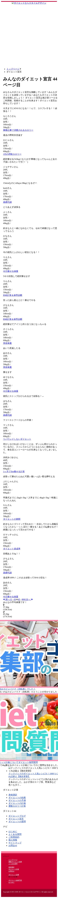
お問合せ (12, 845)
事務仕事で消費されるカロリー (18, 130)
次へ (28, 599)
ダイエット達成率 (11, 549)
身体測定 (12, 795)
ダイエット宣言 (16, 819)
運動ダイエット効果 (15, 861)
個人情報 (12, 840)
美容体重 (7, 343)
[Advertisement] (29, 37)
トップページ (12, 69)
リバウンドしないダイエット (17, 439)
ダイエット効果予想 (15, 880)
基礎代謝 (7, 202)
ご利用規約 (13, 837)
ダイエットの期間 (11, 519)
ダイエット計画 (13, 869)
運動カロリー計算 (17, 806)
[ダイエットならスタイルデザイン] (29, 3)
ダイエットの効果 (17, 797)
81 (25, 599)
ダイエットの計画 (17, 803)
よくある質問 (14, 834)
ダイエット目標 (13, 874)
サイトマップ (14, 843)
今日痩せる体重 (10, 271)
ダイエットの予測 (17, 800)
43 (15, 599)
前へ (7, 599)
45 (19, 599)
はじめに (12, 831)
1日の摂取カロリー (12, 154)
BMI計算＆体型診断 (12, 295)
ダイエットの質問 (17, 821)
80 (23, 599)
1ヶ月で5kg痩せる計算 (14, 471)
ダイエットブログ (17, 816)
